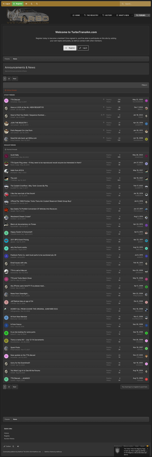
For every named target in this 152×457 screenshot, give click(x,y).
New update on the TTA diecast (23, 355)
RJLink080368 (138, 102)
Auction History (9, 438)
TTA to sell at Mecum (19, 270)
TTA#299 (140, 172)
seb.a (12, 326)
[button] (31, 3)
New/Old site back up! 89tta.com (24, 138)
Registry (7, 436)
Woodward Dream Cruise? (21, 216)
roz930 (13, 380)
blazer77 (13, 334)
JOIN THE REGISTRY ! (19, 123)
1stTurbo (140, 349)
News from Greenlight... (20, 293)
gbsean (13, 242)
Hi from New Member (19, 317)
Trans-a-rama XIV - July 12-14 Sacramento (27, 340)
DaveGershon (138, 140)
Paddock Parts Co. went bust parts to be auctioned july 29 (33, 255)
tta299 (141, 234)
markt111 (140, 165)
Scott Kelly (15, 155)
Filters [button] (144, 85)
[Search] (36, 3)
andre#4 (13, 257)
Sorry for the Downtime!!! (20, 363)
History (108, 15)
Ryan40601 (14, 226)
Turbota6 (140, 226)
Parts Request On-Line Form (21, 130)
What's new (124, 15)
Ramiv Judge (15, 165)
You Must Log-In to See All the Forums (25, 370)
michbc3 (13, 219)
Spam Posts (15, 347)
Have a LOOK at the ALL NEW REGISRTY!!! (27, 107)
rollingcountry (15, 311)
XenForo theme (49, 451)
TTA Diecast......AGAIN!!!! (20, 378)
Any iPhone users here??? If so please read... (28, 286)
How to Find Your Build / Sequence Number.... (28, 115)
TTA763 (13, 303)
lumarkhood (14, 157)
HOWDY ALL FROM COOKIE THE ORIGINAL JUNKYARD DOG (34, 309)
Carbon (8, 446)
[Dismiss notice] (147, 449)
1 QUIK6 (140, 288)
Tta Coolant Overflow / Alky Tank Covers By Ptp (29, 186)
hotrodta (140, 380)
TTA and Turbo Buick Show (21, 278)
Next (14, 78)
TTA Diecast (15, 100)
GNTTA (13, 280)
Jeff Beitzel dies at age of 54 (22, 301)
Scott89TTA (15, 188)
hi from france (16, 324)
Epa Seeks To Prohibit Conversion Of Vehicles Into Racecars (34, 209)
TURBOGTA (139, 195)
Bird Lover (14, 319)
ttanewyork (139, 311)
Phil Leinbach (138, 211)
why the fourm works (19, 247)
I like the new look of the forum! (23, 193)
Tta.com (14, 178)
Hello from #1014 (17, 170)
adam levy (14, 249)
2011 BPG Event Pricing (20, 240)
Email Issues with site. (19, 263)
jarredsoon (139, 272)
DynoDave (14, 196)
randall (13, 211)
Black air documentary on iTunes (23, 224)
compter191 (139, 125)
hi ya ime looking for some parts (23, 332)
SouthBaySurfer (137, 319)
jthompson (14, 172)
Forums (142, 15)
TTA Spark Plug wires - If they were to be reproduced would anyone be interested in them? (46, 163)
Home (77, 15)
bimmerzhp (14, 273)
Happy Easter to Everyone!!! (21, 232)
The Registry (92, 15)
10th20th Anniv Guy (17, 234)
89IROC (140, 109)
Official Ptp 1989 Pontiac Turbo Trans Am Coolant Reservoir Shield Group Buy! (41, 201)
